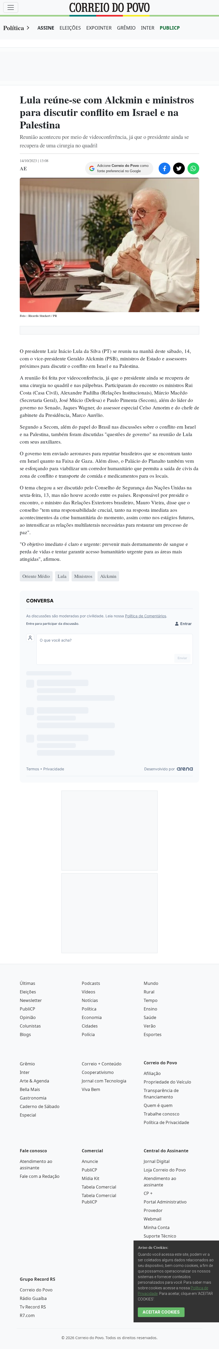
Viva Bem (91, 1089)
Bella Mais (30, 1089)
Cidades (90, 1026)
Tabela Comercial (99, 1187)
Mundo (151, 983)
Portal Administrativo (165, 1202)
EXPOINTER (99, 28)
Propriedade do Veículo (167, 1082)
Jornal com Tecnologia (104, 1081)
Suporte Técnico (160, 1236)
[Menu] (10, 7)
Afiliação (152, 1073)
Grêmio (27, 1064)
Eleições (28, 992)
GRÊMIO (126, 28)
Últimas (27, 983)
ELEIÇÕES (70, 28)
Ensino (150, 1009)
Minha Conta (157, 1227)
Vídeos (88, 992)
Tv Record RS (33, 1307)
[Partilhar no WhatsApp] (193, 168)
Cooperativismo (98, 1072)
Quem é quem (158, 1105)
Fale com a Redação (40, 1176)
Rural (149, 992)
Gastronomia (33, 1098)
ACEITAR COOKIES (161, 1312)
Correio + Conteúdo (102, 1064)
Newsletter (31, 1000)
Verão (150, 1026)
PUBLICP (170, 28)
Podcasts (91, 983)
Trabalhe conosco (161, 1114)
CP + (148, 1193)
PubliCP (27, 1009)
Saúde (150, 1017)
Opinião (28, 1017)
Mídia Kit (90, 1178)
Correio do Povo (36, 1290)
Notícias (90, 1000)
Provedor (153, 1210)
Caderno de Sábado (40, 1106)
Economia (92, 1017)
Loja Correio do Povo (165, 1170)
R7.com (27, 1315)
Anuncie (90, 1161)
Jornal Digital (157, 1161)
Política (13, 27)
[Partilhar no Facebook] (164, 168)
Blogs (25, 1034)
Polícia (88, 1034)
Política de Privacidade (166, 1122)
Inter (25, 1072)
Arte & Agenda (34, 1081)
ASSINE (45, 28)
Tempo (151, 1000)
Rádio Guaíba (33, 1298)
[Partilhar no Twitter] (179, 168)
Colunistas (30, 1026)
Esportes (153, 1034)
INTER (147, 28)
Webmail (152, 1219)
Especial (28, 1115)
